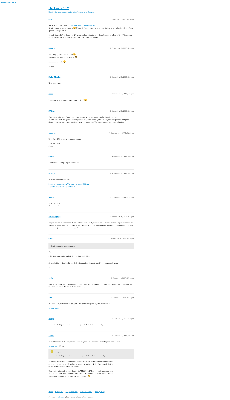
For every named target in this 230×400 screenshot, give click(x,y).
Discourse (61, 397)
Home (51, 392)
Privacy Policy (100, 392)
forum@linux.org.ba (9, 2)
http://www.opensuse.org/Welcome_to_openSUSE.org (69, 184)
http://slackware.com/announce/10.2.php (83, 25)
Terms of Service (86, 392)
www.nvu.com (54, 308)
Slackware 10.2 (59, 8)
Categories (59, 392)
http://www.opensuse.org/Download (62, 186)
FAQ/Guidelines (72, 392)
